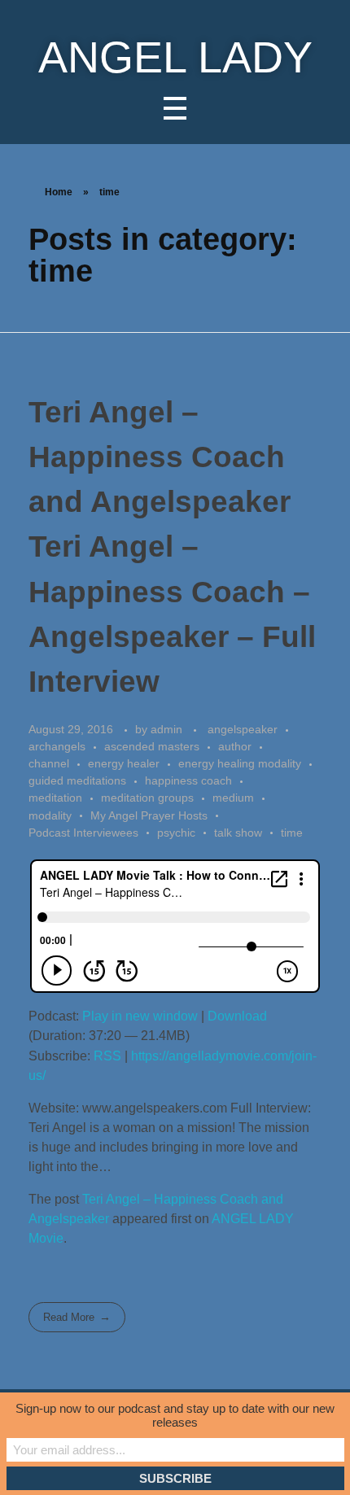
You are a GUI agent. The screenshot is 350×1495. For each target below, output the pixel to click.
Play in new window (140, 1016)
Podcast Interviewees (83, 832)
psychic (176, 832)
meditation (55, 797)
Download (237, 1016)
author (235, 746)
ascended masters (151, 746)
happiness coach (188, 780)
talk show (238, 832)
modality (50, 815)
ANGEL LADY (175, 57)
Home (58, 192)
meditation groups (147, 797)
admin (168, 729)
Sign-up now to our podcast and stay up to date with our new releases (175, 1415)
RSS (107, 1056)
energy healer (124, 763)
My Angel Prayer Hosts (149, 815)
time (292, 832)
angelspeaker (243, 729)
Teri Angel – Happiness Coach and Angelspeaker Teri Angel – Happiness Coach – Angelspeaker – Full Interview (172, 547)
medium (233, 797)
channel (48, 763)
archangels (56, 746)
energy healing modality (239, 763)
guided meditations (77, 780)
